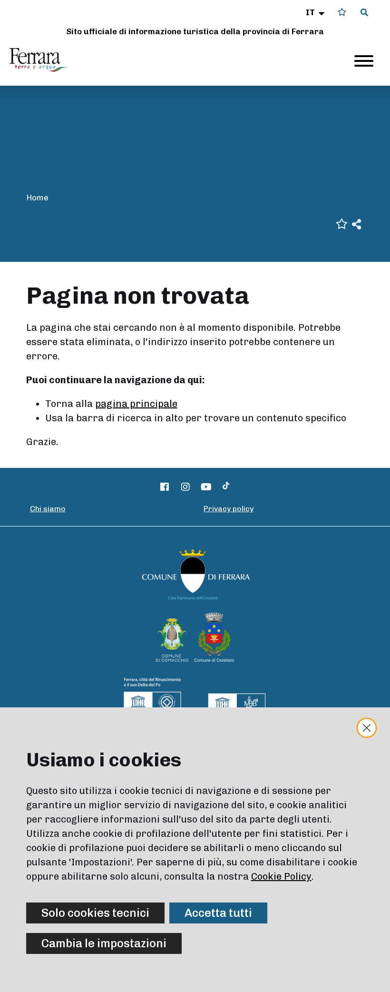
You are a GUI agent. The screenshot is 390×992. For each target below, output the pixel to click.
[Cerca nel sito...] (364, 13)
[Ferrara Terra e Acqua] (43, 60)
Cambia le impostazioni (103, 943)
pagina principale (136, 403)
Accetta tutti (218, 913)
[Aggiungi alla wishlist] (342, 223)
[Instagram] (185, 486)
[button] (316, 12)
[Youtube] (206, 486)
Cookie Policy (281, 876)
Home (37, 197)
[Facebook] (165, 486)
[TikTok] (225, 486)
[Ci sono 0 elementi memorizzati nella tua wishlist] (342, 12)
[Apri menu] (363, 61)
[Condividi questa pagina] (356, 223)
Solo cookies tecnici (95, 913)
